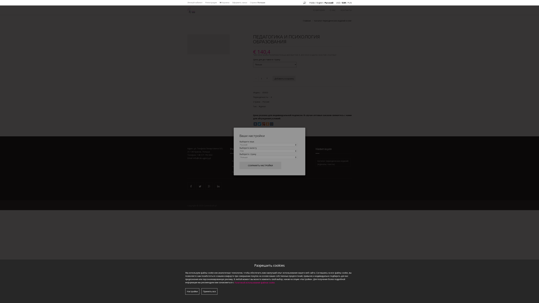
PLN (350, 2)
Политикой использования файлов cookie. (255, 282)
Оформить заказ (239, 2)
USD (338, 2)
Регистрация (211, 2)
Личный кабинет (195, 2)
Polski (312, 2)
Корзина (225, 2)
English (320, 2)
